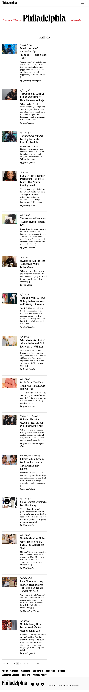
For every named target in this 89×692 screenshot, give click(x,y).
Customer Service (10, 674)
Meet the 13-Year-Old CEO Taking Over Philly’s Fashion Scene (32, 264)
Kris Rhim (27, 285)
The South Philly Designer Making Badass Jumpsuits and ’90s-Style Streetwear (32, 301)
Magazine (25, 670)
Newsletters (77, 20)
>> (38, 663)
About (5, 670)
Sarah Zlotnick (28, 162)
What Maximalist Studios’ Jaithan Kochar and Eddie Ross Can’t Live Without (32, 343)
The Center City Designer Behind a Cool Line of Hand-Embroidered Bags (32, 97)
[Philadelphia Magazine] (14, 683)
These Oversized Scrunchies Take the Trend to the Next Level (33, 222)
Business (24, 172)
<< (4, 663)
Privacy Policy (40, 674)
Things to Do (26, 45)
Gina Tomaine (28, 123)
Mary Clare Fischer (31, 611)
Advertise (50, 670)
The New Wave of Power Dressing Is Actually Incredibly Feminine (31, 139)
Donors (61, 670)
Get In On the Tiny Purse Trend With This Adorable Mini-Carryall (32, 386)
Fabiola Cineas (28, 205)
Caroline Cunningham (31, 80)
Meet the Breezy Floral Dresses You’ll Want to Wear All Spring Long (30, 627)
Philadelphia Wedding (30, 416)
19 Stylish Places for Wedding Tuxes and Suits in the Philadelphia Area (32, 423)
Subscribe (38, 670)
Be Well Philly (26, 578)
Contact (14, 670)
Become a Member (12, 20)
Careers (26, 674)
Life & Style (25, 90)
